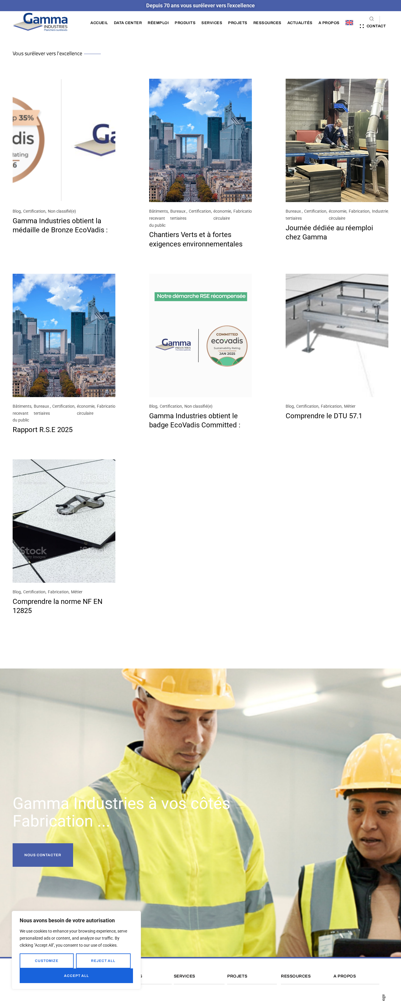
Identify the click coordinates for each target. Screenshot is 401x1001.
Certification (34, 211)
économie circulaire (222, 215)
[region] (76, 950)
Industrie (380, 211)
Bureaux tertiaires (178, 215)
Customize (46, 961)
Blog (17, 211)
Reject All (103, 961)
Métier (349, 406)
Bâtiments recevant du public (158, 218)
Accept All (76, 976)
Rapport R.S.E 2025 (43, 430)
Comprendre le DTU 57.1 (324, 416)
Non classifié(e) (62, 211)
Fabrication (243, 211)
